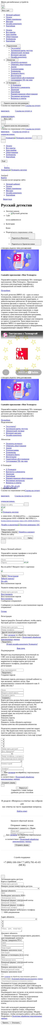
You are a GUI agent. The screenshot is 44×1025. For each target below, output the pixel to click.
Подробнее (6, 290)
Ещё (4, 161)
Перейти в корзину (27, 532)
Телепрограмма (17, 69)
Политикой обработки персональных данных (17, 778)
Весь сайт (6, 10)
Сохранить (6, 698)
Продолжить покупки (9, 532)
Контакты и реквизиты (20, 87)
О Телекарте (12, 83)
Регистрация (13, 576)
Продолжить (6, 642)
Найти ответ (22, 811)
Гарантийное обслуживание (22, 78)
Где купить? (16, 48)
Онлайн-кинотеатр (14, 24)
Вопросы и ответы (18, 98)
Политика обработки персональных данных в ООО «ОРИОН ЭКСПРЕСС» (20, 520)
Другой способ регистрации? (12, 632)
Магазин (9, 21)
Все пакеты (10, 32)
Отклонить (15, 1023)
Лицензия (15, 90)
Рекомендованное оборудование (24, 94)
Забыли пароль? (7, 578)
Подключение (12, 46)
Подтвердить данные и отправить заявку (17, 981)
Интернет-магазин (18, 55)
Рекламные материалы (20, 96)
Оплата (9, 17)
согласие (11, 635)
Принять (5, 1023)
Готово (4, 611)
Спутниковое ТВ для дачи (22, 80)
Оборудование (12, 37)
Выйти (4, 178)
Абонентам (11, 60)
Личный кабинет (13, 15)
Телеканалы (11, 39)
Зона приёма (11, 34)
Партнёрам (10, 26)
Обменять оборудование (21, 64)
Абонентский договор (20, 53)
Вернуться (23, 788)
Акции (13, 67)
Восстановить (7, 594)
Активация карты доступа (22, 50)
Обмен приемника (13, 19)
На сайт (4, 581)
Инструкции (16, 75)
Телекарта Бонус (18, 73)
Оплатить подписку (19, 62)
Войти (7, 168)
